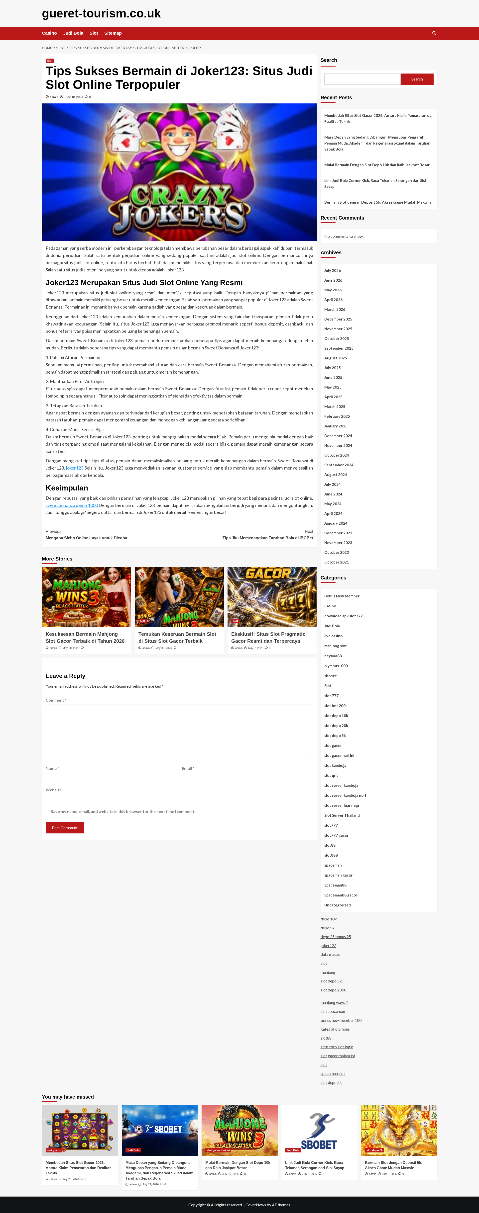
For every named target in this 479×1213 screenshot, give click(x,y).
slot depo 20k (336, 725)
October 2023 (336, 552)
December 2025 (338, 319)
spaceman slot (333, 1073)
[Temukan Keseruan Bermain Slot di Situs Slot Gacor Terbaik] (179, 597)
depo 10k (329, 918)
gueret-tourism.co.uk (101, 13)
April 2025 (333, 397)
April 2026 (333, 299)
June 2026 (333, 280)
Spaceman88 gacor (340, 895)
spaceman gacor (338, 875)
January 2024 (336, 523)
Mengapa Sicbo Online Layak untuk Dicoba (86, 534)
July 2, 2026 (389, 1173)
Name (52, 768)
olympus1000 (336, 665)
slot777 (331, 825)
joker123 (74, 468)
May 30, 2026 (71, 648)
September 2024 (339, 465)
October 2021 (336, 562)
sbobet (330, 675)
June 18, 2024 (73, 97)
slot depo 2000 (333, 989)
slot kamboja (335, 765)
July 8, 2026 (309, 1173)
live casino (333, 636)
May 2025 (333, 387)
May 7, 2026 (255, 648)
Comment (56, 700)
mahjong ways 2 (334, 1002)
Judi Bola (73, 33)
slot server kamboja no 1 (345, 795)
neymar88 (333, 655)
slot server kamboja (341, 785)
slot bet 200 (335, 705)
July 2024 (332, 484)
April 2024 (333, 513)
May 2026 (333, 290)
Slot (94, 33)
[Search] (434, 33)
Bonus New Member (341, 596)
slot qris (331, 775)
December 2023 (338, 533)
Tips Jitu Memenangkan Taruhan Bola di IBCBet (268, 534)
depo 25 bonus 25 (336, 936)
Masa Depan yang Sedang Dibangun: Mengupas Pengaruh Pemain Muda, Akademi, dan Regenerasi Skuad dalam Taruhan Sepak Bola (377, 143)
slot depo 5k (335, 735)
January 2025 (336, 426)
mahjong (328, 972)
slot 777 (331, 695)
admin (54, 97)
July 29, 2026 (71, 1179)
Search (329, 60)
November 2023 (338, 542)
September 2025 (339, 348)
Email (188, 768)
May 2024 (333, 503)
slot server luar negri (342, 805)
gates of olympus (335, 1029)
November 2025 (338, 328)
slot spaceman (333, 1011)
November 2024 (338, 445)
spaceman (333, 865)
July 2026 (332, 270)
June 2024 (333, 494)
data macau (330, 954)
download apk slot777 (343, 616)
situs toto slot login (337, 1046)
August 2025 (335, 358)
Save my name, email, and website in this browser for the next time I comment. (123, 811)
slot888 (331, 855)
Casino (49, 33)
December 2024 (338, 435)
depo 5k (328, 927)
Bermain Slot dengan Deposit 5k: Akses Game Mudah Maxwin (377, 202)
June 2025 (333, 377)
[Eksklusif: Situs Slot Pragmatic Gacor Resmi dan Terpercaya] (272, 597)
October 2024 (336, 455)
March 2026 (334, 309)
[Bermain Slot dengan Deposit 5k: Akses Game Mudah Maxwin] (399, 1130)
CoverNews (255, 1204)
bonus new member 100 (341, 1020)
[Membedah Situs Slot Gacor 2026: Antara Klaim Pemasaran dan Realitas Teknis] (80, 1130)
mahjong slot (335, 646)
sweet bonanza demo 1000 (72, 505)
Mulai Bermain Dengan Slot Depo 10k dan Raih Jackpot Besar (377, 164)
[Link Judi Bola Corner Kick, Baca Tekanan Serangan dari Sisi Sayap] (319, 1130)
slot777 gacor (336, 835)
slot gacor (333, 745)
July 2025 (332, 367)
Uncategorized (337, 905)
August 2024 (335, 474)
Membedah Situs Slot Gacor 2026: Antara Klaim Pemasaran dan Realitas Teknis (379, 118)
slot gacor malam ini (338, 1055)
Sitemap (113, 33)
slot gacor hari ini (339, 755)
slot (324, 963)
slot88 (330, 845)
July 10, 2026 (230, 1173)
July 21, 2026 (150, 1184)
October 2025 (336, 338)
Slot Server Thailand (342, 815)
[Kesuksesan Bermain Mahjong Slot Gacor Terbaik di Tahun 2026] (86, 597)
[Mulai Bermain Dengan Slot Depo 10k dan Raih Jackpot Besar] (240, 1130)
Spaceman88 (335, 885)
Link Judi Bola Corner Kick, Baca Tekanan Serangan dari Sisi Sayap (375, 183)
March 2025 (334, 406)
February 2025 (337, 416)
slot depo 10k (336, 715)
